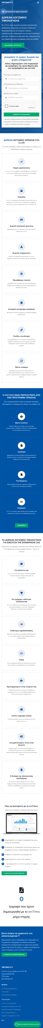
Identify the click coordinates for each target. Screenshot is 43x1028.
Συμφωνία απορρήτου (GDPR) (11, 1016)
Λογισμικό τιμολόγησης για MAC (11, 1006)
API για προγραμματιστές (9, 988)
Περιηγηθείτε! (21, 525)
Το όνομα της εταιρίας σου (12, 75)
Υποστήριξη (5, 992)
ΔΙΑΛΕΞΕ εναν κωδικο (11, 93)
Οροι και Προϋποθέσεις (8, 1012)
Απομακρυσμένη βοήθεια (9, 995)
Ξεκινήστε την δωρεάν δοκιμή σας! (14, 954)
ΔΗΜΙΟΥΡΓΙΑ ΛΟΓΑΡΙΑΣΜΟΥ (21, 114)
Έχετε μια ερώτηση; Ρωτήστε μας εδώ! (28, 1024)
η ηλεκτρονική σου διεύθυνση (13, 84)
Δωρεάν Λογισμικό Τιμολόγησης (11, 1009)
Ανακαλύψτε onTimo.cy (12, 45)
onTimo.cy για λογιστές (9, 1003)
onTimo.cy (7, 2)
